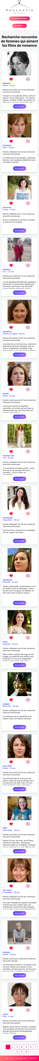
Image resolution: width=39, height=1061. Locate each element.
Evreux (5, 209)
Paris (5, 147)
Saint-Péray (7, 830)
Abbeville (6, 582)
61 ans (11, 1016)
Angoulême (7, 520)
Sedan (5, 396)
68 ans (13, 954)
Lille (4, 458)
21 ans (12, 209)
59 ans (17, 830)
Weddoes (7, 83)
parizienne (7, 145)
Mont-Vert (7, 706)
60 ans (22, 334)
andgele (6, 704)
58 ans (17, 892)
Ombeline (7, 269)
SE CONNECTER (19, 25)
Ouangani (6, 644)
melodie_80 (7, 580)
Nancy (5, 85)
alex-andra (7, 890)
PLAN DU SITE (21, 1058)
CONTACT (33, 1058)
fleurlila (6, 393)
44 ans (15, 582)
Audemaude (8, 518)
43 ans (12, 768)
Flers (5, 1016)
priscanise (7, 207)
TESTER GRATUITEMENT (19, 18)
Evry (4, 272)
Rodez (5, 768)
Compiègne (7, 892)
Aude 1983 (7, 766)
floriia (5, 642)
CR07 (5, 828)
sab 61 (5, 1014)
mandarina (7, 331)
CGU (12, 1058)
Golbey (6, 954)
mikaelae (6, 952)
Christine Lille (8, 456)
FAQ (6, 1058)
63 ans (12, 396)
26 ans (15, 644)
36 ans (15, 706)
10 (26, 1051)
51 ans (12, 85)
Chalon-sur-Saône (10, 334)
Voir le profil (19, 106)
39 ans (11, 147)
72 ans (11, 272)
